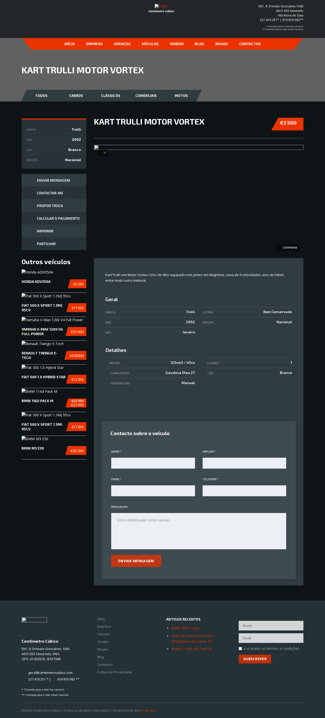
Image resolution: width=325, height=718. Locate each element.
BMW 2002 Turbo (186, 628)
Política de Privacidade (114, 672)
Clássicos (110, 95)
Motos (181, 95)
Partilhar (46, 244)
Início (69, 44)
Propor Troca (50, 205)
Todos (41, 95)
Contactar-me (50, 193)
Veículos (150, 44)
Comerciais (146, 95)
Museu (221, 44)
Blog (199, 44)
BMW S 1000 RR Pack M (191, 648)
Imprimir (45, 231)
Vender (177, 44)
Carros (76, 95)
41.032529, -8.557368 (45, 659)
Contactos (250, 44)
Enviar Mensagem (53, 180)
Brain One (148, 710)
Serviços (122, 44)
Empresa (94, 44)
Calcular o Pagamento (58, 218)
